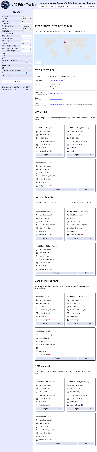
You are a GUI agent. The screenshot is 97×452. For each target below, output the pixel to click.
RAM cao (91, 6)
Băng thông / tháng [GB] (10, 48)
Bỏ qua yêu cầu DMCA (9, 60)
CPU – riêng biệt (7, 38)
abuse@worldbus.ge (57, 104)
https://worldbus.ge (56, 80)
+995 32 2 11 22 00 (56, 93)
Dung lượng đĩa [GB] (9, 46)
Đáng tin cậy (6, 75)
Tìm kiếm (17, 81)
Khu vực (4, 19)
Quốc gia (5, 21)
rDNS (3, 68)
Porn (3, 63)
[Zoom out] (39, 62)
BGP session (6, 65)
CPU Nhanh (78, 6)
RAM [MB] (5, 41)
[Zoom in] (36, 62)
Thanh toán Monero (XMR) (11, 70)
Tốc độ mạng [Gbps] (8, 51)
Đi (59, 155)
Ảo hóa (4, 28)
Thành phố (5, 23)
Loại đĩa (4, 43)
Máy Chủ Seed (63, 6)
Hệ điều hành (6, 31)
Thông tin (45, 155)
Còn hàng (5, 73)
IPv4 (3, 53)
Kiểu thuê (5, 16)
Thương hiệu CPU (8, 33)
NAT (3, 58)
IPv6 (3, 55)
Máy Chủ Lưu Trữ (47, 6)
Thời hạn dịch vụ (7, 26)
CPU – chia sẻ (6, 36)
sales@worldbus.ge (56, 99)
